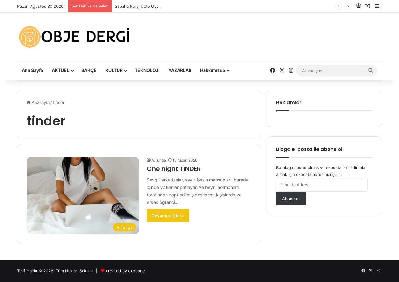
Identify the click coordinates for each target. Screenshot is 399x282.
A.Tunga (158, 160)
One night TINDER (174, 168)
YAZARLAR (179, 70)
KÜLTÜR (114, 70)
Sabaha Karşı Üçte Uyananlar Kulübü (150, 6)
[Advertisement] (262, 32)
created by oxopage (125, 270)
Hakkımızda (212, 70)
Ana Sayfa (32, 70)
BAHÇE (89, 70)
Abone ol (291, 198)
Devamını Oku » (168, 215)
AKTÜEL (60, 70)
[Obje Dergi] (74, 36)
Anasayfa (40, 102)
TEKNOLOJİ (147, 70)
